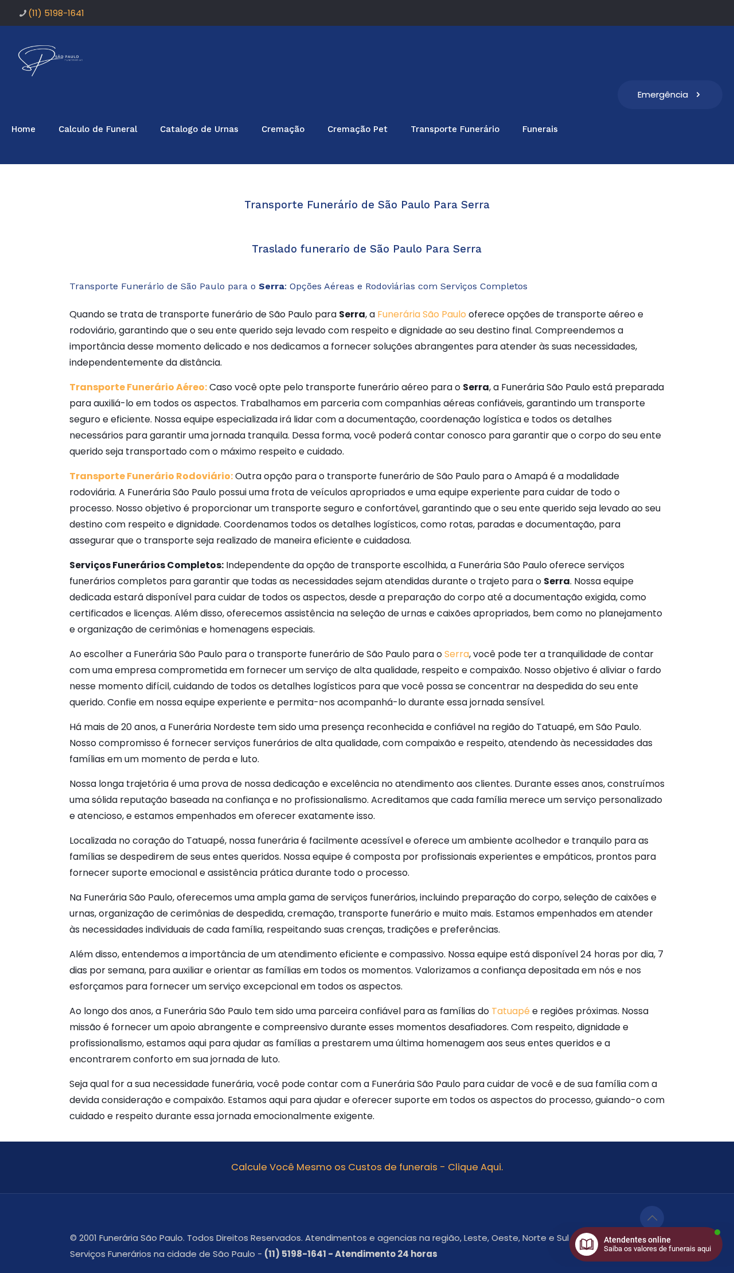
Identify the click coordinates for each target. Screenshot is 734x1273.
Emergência (663, 94)
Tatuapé (510, 1011)
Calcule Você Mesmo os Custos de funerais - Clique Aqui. (367, 1167)
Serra (456, 654)
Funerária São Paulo (421, 314)
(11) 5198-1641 (56, 13)
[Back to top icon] (652, 1218)
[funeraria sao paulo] (52, 60)
